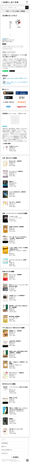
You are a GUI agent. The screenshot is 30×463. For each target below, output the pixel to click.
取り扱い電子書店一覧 (6, 450)
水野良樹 (4, 38)
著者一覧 (3, 446)
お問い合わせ (4, 453)
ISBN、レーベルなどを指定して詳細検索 (15, 11)
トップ (3, 439)
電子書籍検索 (4, 443)
